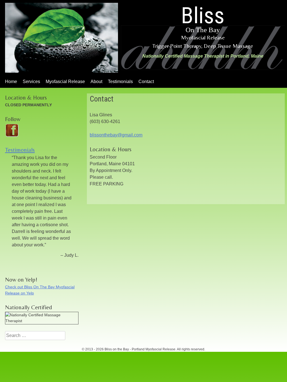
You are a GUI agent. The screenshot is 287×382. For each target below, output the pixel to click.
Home (11, 81)
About (96, 81)
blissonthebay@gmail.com (116, 135)
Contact (146, 81)
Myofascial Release (65, 81)
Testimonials (120, 81)
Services (31, 81)
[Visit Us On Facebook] (12, 135)
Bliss (202, 18)
